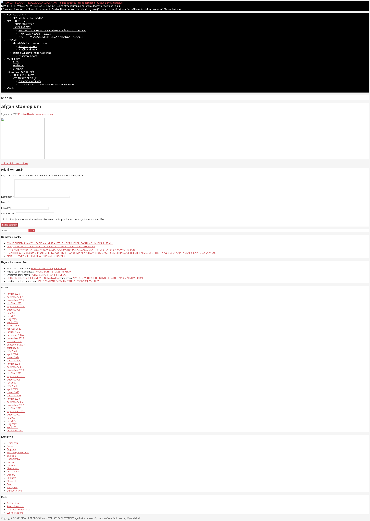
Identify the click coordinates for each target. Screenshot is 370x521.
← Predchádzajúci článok (14, 163)
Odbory (11, 474)
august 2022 (13, 414)
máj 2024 (12, 351)
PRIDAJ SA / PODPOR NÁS (21, 71)
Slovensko (12, 481)
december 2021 (15, 430)
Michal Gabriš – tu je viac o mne (30, 43)
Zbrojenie (12, 487)
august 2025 (13, 309)
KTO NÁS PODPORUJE (25, 78)
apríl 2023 (12, 389)
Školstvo (11, 478)
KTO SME (12, 40)
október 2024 (14, 341)
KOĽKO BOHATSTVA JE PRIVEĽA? (48, 268)
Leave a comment (44, 114)
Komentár (7, 196)
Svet (9, 484)
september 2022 (16, 411)
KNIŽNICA (18, 65)
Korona (11, 462)
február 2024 (14, 360)
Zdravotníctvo (14, 490)
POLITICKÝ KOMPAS (24, 75)
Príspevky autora (27, 46)
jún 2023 (11, 382)
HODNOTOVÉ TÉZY (23, 24)
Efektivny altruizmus (18, 452)
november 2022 (15, 405)
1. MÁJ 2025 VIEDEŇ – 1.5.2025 (34, 33)
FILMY (16, 62)
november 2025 (15, 300)
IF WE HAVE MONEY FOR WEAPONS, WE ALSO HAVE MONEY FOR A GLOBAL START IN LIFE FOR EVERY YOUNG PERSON (71, 249)
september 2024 (16, 344)
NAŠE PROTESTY (22, 27)
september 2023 (16, 376)
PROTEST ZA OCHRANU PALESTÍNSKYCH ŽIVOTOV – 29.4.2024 (52, 30)
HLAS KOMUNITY (16, 14)
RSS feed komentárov (18, 509)
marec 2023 (13, 392)
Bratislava (12, 443)
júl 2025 (11, 312)
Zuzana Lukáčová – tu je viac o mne (32, 52)
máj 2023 (12, 386)
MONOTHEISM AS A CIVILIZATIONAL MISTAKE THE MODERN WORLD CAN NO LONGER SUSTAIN (60, 243)
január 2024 (13, 363)
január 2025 (13, 332)
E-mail (5, 207)
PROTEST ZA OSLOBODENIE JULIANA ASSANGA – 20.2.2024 (50, 36)
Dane (10, 446)
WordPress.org (15, 512)
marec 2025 (13, 325)
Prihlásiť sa (13, 503)
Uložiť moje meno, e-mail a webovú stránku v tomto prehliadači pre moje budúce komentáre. (55, 219)
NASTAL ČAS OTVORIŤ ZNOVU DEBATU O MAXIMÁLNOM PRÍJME (108, 278)
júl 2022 (11, 417)
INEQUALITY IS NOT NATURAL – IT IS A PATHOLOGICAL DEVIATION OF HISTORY (51, 246)
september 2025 (16, 306)
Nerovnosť (13, 468)
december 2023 (15, 366)
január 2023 (13, 398)
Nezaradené (13, 471)
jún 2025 (11, 316)
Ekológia (11, 455)
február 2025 (14, 328)
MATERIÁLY (13, 59)
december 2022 (15, 401)
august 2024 (13, 347)
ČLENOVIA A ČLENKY (29, 81)
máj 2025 (12, 319)
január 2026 (13, 293)
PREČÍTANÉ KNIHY (28, 49)
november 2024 (15, 338)
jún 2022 (11, 421)
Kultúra (11, 465)
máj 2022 (12, 424)
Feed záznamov (15, 506)
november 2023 (15, 370)
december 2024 (15, 335)
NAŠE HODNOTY (16, 21)
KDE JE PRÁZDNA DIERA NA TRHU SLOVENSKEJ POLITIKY (68, 281)
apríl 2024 (12, 354)
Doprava (11, 449)
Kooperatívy (13, 458)
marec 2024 (13, 357)
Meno (5, 202)
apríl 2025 (12, 322)
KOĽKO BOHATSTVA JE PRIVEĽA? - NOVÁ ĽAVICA (33, 278)
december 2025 (15, 297)
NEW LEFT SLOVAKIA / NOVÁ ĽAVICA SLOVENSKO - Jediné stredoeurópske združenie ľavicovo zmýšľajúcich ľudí (60, 6)
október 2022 (14, 408)
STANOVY (18, 68)
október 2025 (14, 303)
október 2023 (14, 373)
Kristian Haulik (26, 114)
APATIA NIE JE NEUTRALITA (28, 17)
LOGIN (10, 87)
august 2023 (13, 379)
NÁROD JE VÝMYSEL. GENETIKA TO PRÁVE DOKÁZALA (36, 256)
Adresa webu (8, 213)
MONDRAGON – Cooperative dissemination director (46, 84)
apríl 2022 (12, 427)
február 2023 (14, 395)
